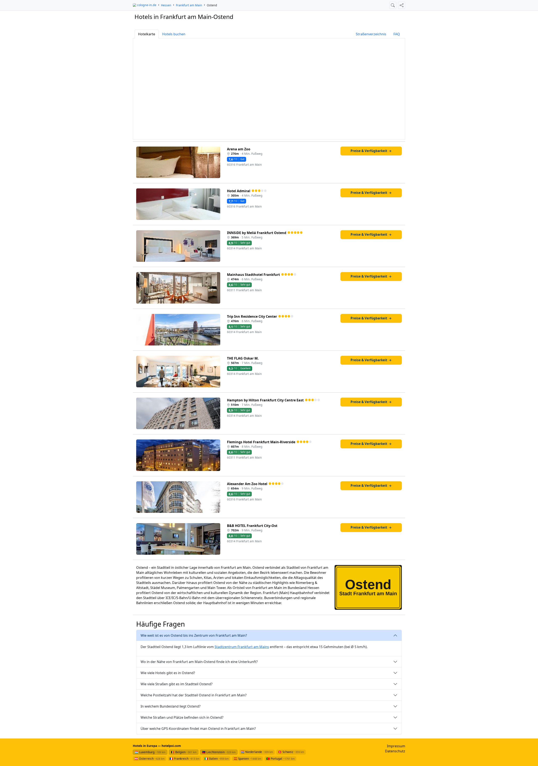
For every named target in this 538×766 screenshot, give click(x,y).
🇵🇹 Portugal (280, 759)
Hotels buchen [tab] (173, 34)
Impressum (396, 746)
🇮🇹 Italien (216, 759)
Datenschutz (395, 751)
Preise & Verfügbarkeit (371, 151)
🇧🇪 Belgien (183, 752)
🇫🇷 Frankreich (184, 759)
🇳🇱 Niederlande (257, 752)
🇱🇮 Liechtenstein (219, 752)
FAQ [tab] (396, 34)
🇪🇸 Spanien (247, 759)
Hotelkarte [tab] (146, 34)
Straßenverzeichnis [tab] (371, 34)
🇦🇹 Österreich (149, 759)
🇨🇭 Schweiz (291, 752)
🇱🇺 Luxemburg (150, 752)
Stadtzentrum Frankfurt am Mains (242, 646)
